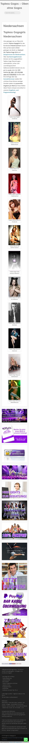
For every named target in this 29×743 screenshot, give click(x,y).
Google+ (17, 17)
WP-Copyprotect (18, 742)
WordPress (4, 739)
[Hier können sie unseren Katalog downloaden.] (14, 442)
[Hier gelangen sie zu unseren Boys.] (14, 660)
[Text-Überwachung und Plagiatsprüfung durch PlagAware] (11, 664)
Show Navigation (23, 14)
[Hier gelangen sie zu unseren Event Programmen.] (14, 479)
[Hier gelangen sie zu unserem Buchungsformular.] (14, 589)
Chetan (11, 742)
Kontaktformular (9, 79)
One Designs (20, 737)
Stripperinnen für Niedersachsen (14, 54)
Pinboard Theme (12, 737)
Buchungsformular (15, 57)
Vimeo (14, 17)
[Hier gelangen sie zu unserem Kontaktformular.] (14, 498)
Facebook (11, 17)
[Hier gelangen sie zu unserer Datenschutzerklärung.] (14, 461)
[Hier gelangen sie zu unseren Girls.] (14, 637)
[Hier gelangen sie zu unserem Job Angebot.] (14, 520)
